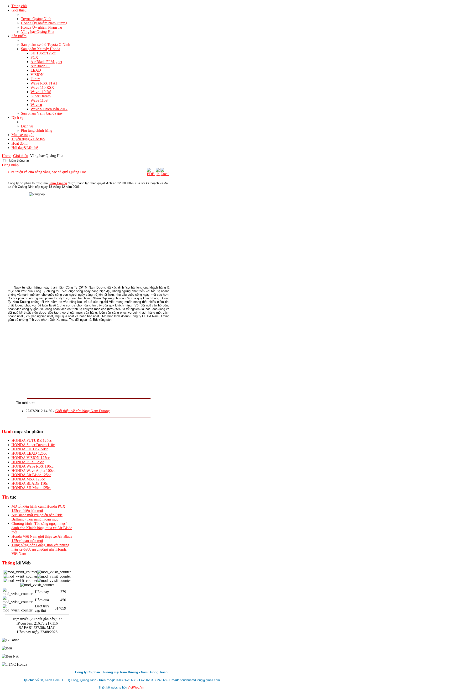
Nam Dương (58, 183)
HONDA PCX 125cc (27, 462)
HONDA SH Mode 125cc (31, 488)
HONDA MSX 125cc (28, 479)
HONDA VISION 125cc (30, 458)
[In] (158, 174)
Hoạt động (19, 143)
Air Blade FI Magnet (46, 62)
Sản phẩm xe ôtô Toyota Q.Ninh (45, 44)
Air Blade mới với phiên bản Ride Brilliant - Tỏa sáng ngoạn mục (36, 517)
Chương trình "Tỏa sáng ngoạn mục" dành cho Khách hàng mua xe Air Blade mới (41, 527)
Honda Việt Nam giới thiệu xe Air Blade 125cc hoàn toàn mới (41, 538)
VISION (37, 75)
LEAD (36, 70)
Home (6, 156)
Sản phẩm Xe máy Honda (40, 49)
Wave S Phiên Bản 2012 (49, 109)
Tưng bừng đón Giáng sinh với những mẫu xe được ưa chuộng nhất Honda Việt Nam (40, 549)
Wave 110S (39, 100)
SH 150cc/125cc (43, 53)
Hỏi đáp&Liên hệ (24, 148)
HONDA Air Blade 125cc (31, 475)
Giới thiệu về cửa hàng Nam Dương (82, 411)
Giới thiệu (18, 10)
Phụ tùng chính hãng (36, 130)
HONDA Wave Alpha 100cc (33, 470)
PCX (34, 57)
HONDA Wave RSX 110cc (32, 466)
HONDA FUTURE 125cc (31, 440)
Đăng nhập (10, 165)
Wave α (36, 105)
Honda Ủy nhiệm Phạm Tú (41, 27)
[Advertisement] (88, 358)
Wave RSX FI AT (44, 83)
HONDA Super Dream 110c (33, 445)
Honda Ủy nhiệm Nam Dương (44, 23)
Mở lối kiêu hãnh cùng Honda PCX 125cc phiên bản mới (38, 508)
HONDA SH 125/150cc (29, 449)
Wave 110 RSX (42, 87)
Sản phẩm (18, 36)
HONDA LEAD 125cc (29, 453)
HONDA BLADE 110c (29, 483)
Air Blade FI (40, 66)
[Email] (165, 174)
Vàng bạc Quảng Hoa (37, 32)
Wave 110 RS (41, 92)
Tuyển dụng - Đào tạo (28, 139)
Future (35, 79)
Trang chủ (19, 6)
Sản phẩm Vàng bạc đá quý (42, 113)
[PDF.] (151, 174)
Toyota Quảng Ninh (36, 19)
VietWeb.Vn (136, 687)
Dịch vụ (17, 118)
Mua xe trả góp (22, 135)
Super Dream (41, 96)
